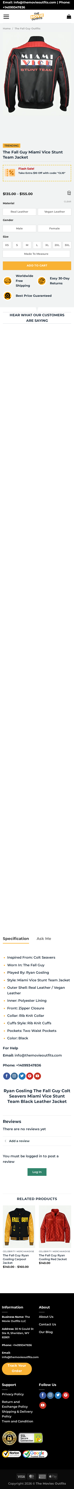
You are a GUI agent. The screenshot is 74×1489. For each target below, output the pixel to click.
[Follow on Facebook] (6, 1076)
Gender (8, 220)
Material (8, 203)
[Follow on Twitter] (22, 1076)
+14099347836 (28, 1065)
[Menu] (6, 16)
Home (7, 28)
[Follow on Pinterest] (29, 1076)
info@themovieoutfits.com (38, 1055)
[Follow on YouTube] (37, 1076)
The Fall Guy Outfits (27, 28)
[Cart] (69, 16)
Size (6, 236)
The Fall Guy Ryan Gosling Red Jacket (53, 1257)
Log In (37, 1172)
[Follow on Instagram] (14, 1076)
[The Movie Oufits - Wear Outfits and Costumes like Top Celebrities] (37, 16)
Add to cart (37, 265)
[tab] (16, 939)
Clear (67, 201)
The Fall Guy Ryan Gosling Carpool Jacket (16, 1259)
